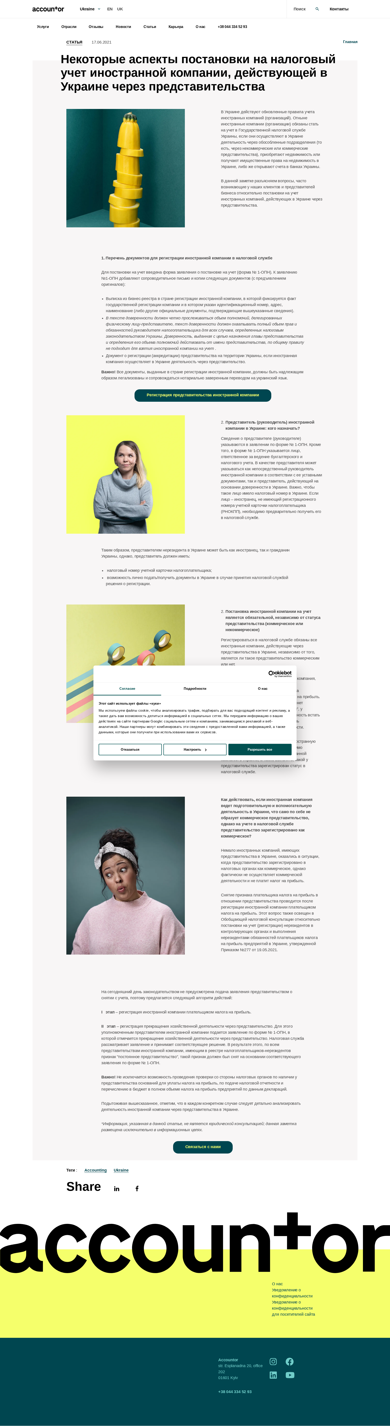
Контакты (339, 9)
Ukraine (87, 9)
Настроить (192, 749)
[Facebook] (137, 1189)
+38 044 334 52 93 (232, 27)
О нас (200, 27)
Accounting (95, 1170)
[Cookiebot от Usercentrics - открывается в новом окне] (272, 674)
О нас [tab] (262, 688)
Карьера (176, 27)
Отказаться (130, 749)
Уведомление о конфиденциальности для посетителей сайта (293, 1308)
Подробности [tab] (195, 688)
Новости (123, 27)
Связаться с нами (203, 1146)
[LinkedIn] (273, 1377)
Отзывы (96, 27)
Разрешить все (260, 749)
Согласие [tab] (127, 688)
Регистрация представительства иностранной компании (203, 395)
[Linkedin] (116, 1189)
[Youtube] (290, 1377)
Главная (350, 42)
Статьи (150, 27)
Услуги (43, 27)
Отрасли (69, 27)
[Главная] (48, 9)
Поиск (300, 9)
